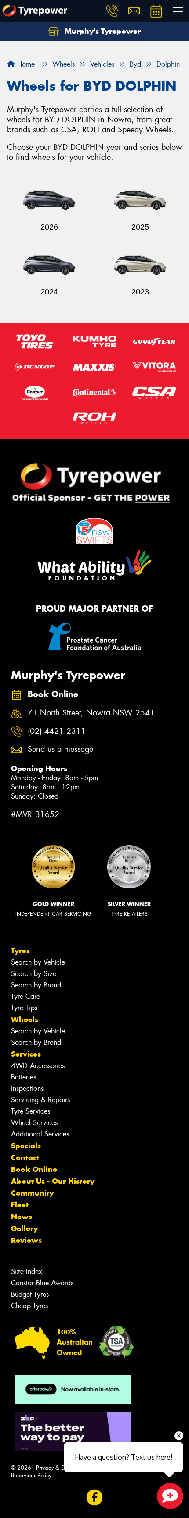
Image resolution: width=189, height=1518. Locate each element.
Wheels (24, 1019)
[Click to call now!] (112, 11)
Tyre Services (30, 1111)
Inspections (27, 1088)
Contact (25, 1157)
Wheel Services (34, 1122)
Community (32, 1193)
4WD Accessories (38, 1065)
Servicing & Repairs (40, 1099)
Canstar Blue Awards (42, 1283)
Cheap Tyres (29, 1305)
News (21, 1216)
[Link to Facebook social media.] (95, 1497)
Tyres (20, 950)
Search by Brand (36, 985)
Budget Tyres (30, 1294)
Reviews (26, 1240)
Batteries (23, 1077)
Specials (26, 1145)
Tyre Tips (24, 1007)
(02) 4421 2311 (57, 731)
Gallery (24, 1228)
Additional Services (40, 1134)
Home (25, 64)
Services (26, 1054)
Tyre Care (25, 996)
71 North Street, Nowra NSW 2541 (91, 713)
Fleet (20, 1205)
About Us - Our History (52, 1181)
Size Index (26, 1271)
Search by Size (33, 973)
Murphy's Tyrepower (101, 31)
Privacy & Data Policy (62, 1468)
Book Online (34, 1169)
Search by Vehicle (38, 962)
